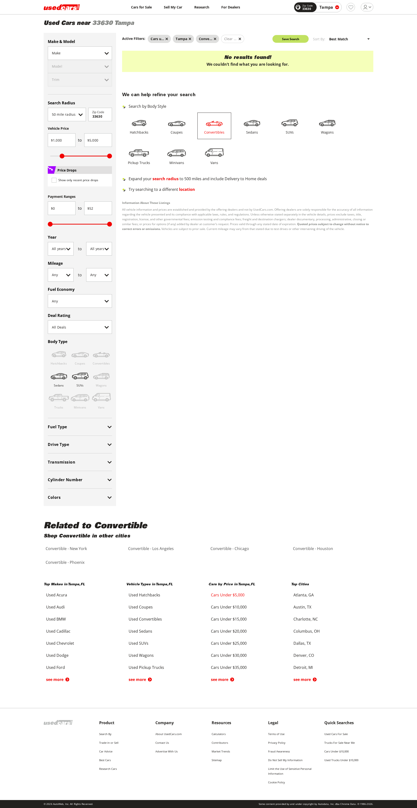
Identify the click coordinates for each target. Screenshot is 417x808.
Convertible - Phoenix (65, 562)
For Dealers (230, 7)
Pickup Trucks (139, 162)
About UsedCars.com (168, 734)
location (187, 189)
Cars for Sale (141, 7)
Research (201, 7)
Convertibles (214, 132)
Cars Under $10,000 (336, 751)
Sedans (252, 132)
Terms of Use (276, 734)
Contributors (220, 742)
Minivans (176, 162)
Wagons (327, 132)
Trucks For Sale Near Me (339, 742)
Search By (105, 734)
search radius (166, 178)
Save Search (290, 39)
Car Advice (105, 751)
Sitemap (217, 760)
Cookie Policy (276, 782)
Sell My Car (173, 7)
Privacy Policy (276, 742)
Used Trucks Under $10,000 (341, 760)
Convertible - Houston (313, 548)
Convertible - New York (66, 548)
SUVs (290, 132)
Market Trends (221, 751)
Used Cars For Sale (336, 734)
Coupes (177, 132)
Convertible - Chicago (229, 548)
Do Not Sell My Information (285, 760)
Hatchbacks (139, 132)
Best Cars (105, 760)
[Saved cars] (351, 7)
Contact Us (162, 742)
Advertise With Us (166, 751)
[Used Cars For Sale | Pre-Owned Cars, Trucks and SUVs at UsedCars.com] (62, 7)
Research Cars (108, 769)
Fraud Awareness (279, 751)
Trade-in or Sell (108, 742)
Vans (214, 162)
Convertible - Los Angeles (151, 548)
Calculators (219, 734)
